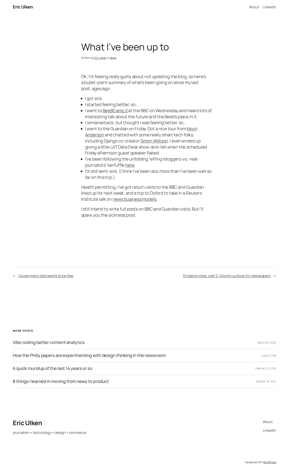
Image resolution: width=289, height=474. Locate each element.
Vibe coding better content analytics (49, 342)
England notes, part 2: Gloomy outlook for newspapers (227, 275)
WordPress (269, 462)
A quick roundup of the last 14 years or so (52, 368)
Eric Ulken (23, 7)
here (129, 165)
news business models (134, 199)
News (113, 58)
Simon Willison (154, 141)
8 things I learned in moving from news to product (61, 381)
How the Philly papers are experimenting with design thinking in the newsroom (89, 355)
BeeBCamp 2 (115, 111)
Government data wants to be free (45, 275)
